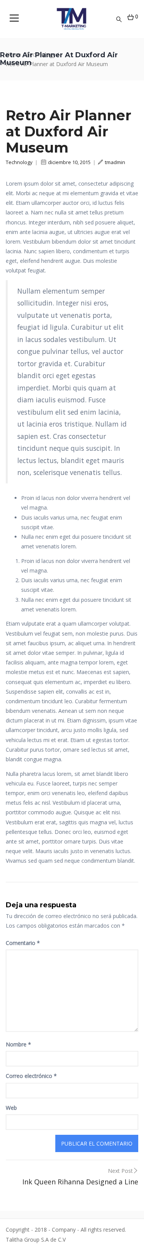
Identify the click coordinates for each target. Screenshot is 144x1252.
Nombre (18, 1044)
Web (11, 1107)
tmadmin (115, 162)
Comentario (23, 942)
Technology (19, 162)
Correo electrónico (31, 1075)
